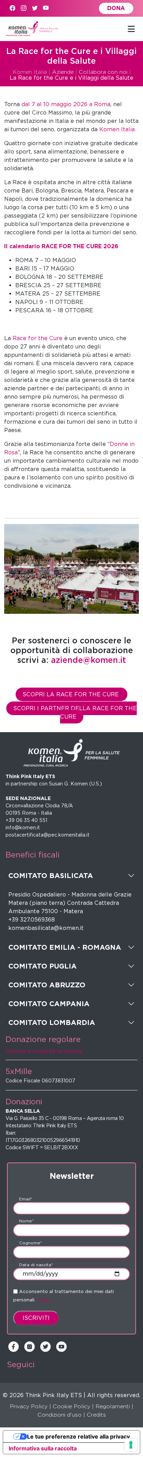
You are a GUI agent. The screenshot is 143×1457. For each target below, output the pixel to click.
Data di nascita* (36, 1264)
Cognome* (30, 1242)
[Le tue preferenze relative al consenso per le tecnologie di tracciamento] (130, 1444)
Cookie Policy (71, 1406)
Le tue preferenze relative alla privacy (78, 1436)
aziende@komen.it (88, 660)
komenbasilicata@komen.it (46, 928)
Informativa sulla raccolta (43, 1448)
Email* (25, 1198)
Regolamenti (112, 1406)
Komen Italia (29, 72)
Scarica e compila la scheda (44, 1051)
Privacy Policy (29, 1406)
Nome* (26, 1220)
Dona (116, 8)
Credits (96, 1414)
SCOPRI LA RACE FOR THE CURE (71, 694)
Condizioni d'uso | (61, 1414)
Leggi (43, 1299)
